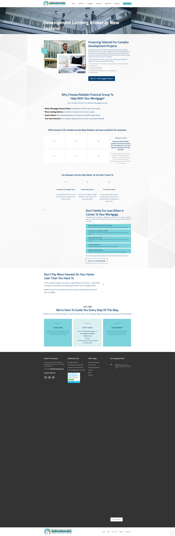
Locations (90, 370)
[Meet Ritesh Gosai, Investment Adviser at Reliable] (113, 395)
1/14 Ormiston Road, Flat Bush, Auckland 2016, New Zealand (87, 342)
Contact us (117, 3)
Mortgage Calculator (73, 362)
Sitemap (90, 375)
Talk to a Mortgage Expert (101, 78)
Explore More (117, 519)
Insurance (98, 3)
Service (49, 12)
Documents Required (93, 362)
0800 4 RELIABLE (90, 333)
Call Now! (127, 3)
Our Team (114, 532)
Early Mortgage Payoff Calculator (76, 370)
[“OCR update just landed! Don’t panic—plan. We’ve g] (121, 393)
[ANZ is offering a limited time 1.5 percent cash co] (128, 468)
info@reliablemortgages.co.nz (89, 331)
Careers (121, 532)
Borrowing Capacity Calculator (75, 365)
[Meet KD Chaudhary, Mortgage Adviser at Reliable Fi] (113, 447)
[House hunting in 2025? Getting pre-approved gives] (128, 395)
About (108, 532)
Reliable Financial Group (57, 369)
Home (73, 3)
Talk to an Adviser (96, 261)
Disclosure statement (93, 367)
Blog (89, 372)
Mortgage (89, 3)
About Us (81, 3)
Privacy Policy (91, 365)
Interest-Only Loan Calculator (75, 367)
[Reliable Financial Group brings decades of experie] (121, 445)
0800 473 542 (87, 336)
